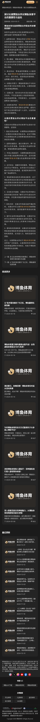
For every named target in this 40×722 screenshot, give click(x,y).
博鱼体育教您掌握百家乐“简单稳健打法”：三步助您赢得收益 (26, 639)
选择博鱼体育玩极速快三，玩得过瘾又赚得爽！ (26, 590)
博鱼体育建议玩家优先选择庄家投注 (26, 629)
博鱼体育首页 (6, 7)
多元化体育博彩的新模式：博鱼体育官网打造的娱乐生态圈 (23, 258)
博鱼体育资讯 (19, 685)
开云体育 (8, 697)
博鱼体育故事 (17, 7)
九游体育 (20, 697)
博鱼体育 (14, 74)
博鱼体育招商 (31, 685)
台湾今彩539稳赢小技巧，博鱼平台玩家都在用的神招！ (26, 570)
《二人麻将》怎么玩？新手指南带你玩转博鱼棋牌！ (26, 610)
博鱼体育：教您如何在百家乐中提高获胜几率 (26, 619)
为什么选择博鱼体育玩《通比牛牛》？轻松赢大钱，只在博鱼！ (26, 600)
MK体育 (19, 701)
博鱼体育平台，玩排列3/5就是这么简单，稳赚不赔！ (26, 580)
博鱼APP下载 (8, 685)
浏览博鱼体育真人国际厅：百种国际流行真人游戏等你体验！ (19, 470)
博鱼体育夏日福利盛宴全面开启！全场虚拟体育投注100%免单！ (19, 345)
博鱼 (29, 39)
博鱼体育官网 (24, 105)
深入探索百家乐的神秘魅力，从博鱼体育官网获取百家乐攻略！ (19, 511)
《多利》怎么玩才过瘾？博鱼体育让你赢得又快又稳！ (26, 550)
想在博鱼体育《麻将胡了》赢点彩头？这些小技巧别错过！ (26, 541)
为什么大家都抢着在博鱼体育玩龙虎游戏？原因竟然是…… (26, 560)
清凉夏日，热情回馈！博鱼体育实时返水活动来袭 (19, 387)
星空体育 (32, 697)
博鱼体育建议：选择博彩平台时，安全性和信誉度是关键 (26, 649)
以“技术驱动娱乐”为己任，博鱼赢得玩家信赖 (23, 263)
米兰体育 (8, 701)
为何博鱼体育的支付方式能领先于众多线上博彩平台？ (19, 428)
